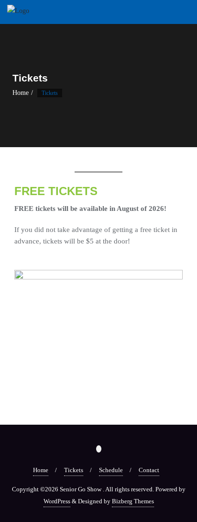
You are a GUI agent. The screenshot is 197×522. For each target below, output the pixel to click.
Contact (149, 470)
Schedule (111, 470)
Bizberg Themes (133, 501)
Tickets (73, 470)
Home (20, 92)
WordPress (57, 501)
